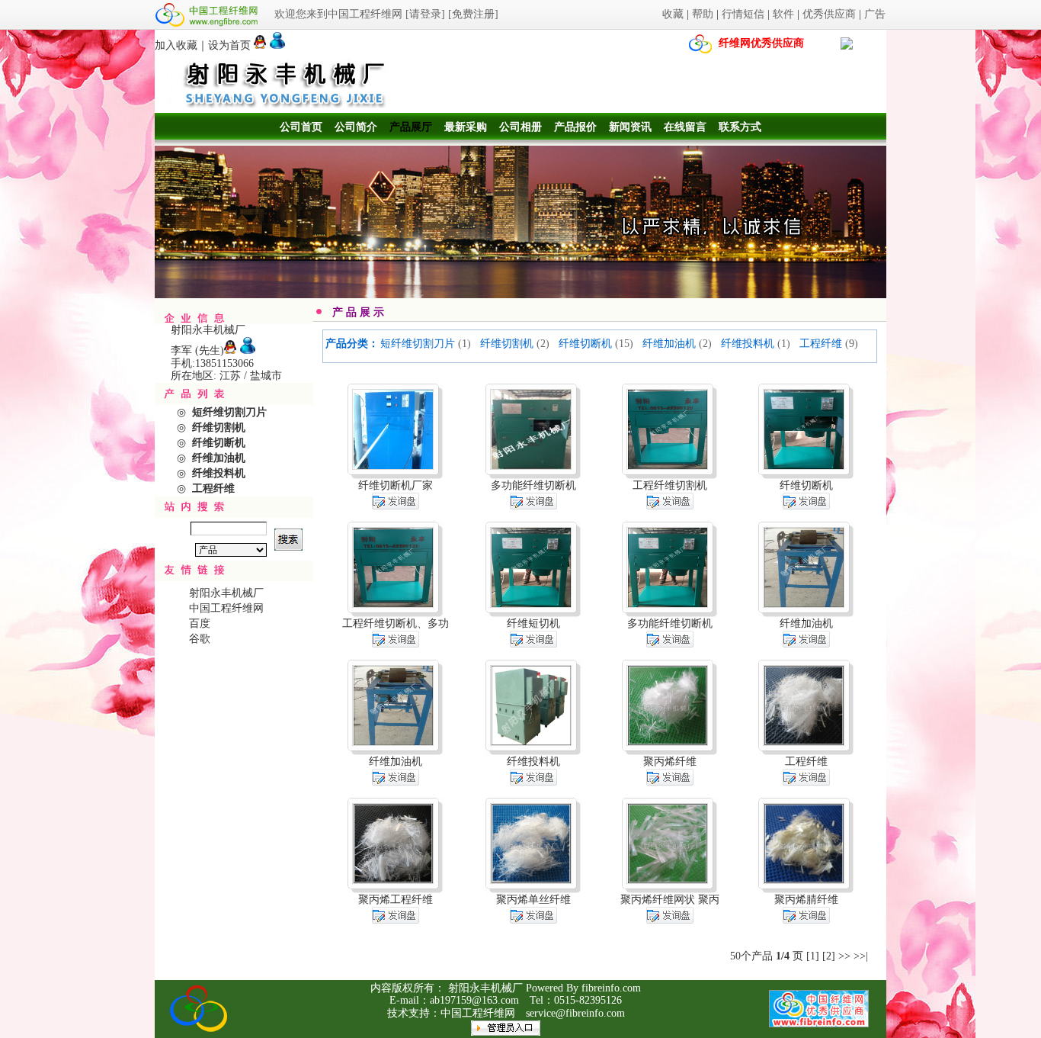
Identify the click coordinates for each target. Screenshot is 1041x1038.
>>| (861, 956)
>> (844, 956)
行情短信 (743, 14)
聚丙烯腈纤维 (806, 899)
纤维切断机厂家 (395, 485)
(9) (851, 343)
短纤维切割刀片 (417, 343)
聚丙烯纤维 (670, 761)
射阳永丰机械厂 (226, 593)
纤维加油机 (669, 343)
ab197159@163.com (474, 1000)
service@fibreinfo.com (575, 1013)
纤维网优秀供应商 (761, 43)
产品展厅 (410, 127)
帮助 (702, 14)
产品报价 (575, 127)
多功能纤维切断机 (533, 485)
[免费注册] (473, 14)
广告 (875, 14)
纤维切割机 (506, 343)
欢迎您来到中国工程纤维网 (338, 14)
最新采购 (465, 127)
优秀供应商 (829, 14)
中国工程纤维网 (226, 608)
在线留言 (685, 127)
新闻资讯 (630, 127)
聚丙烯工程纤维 (395, 899)
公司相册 (520, 127)
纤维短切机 (533, 623)
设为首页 (229, 45)
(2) (543, 343)
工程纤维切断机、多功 (395, 623)
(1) (464, 343)
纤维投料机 (747, 343)
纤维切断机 (585, 343)
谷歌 (199, 638)
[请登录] (425, 14)
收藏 (673, 14)
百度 (199, 623)
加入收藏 (176, 45)
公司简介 (356, 127)
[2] (828, 956)
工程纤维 (820, 343)
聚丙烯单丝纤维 (533, 899)
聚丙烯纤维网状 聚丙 (669, 899)
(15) (624, 343)
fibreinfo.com (611, 988)
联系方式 (740, 127)
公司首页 (301, 127)
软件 (783, 14)
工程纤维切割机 (670, 485)
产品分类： (352, 343)
